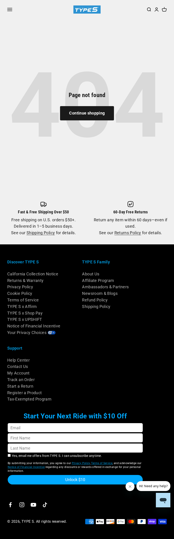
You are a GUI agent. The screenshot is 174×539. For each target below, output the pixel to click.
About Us (90, 274)
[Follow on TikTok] (45, 505)
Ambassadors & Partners (105, 286)
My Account (18, 373)
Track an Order (21, 379)
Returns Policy (127, 232)
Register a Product (24, 392)
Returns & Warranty (25, 280)
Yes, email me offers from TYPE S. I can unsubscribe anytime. (57, 456)
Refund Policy (95, 300)
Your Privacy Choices (26, 332)
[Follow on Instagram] (22, 505)
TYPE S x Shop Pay (25, 313)
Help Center (18, 360)
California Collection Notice (32, 274)
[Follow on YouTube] (33, 505)
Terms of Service (23, 300)
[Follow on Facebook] (10, 505)
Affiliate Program (98, 280)
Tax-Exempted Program (29, 399)
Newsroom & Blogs (100, 293)
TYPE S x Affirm (22, 306)
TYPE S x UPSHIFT (24, 319)
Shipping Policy (41, 232)
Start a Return (20, 386)
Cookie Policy (19, 293)
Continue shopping (87, 113)
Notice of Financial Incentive (33, 326)
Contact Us (17, 366)
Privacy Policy (20, 286)
